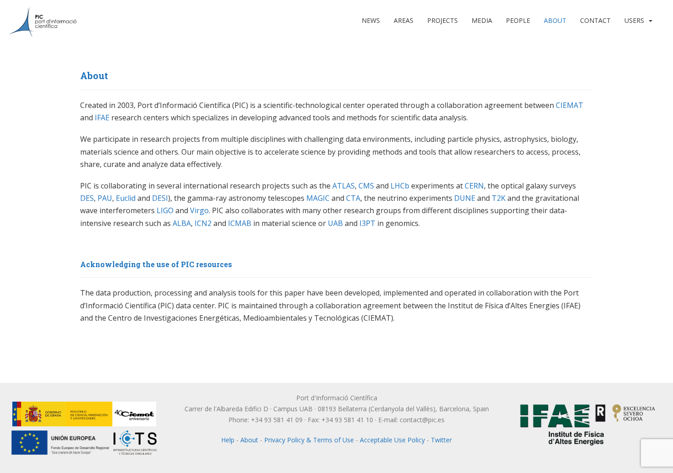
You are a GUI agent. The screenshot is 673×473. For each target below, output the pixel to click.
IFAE (102, 118)
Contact (595, 20)
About (555, 20)
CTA (353, 198)
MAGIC (318, 198)
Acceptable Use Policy (392, 439)
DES (87, 198)
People (518, 20)
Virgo (199, 210)
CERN (474, 186)
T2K (498, 198)
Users (634, 20)
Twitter (441, 439)
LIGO (165, 210)
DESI (160, 198)
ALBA (182, 223)
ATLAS (343, 186)
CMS (366, 186)
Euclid (126, 198)
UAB (335, 223)
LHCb (400, 186)
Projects (442, 20)
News (371, 20)
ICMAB (239, 223)
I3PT (367, 223)
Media (482, 20)
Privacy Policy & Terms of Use (309, 439)
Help (227, 439)
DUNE (464, 198)
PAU (105, 198)
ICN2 (203, 223)
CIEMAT (569, 105)
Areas (403, 20)
